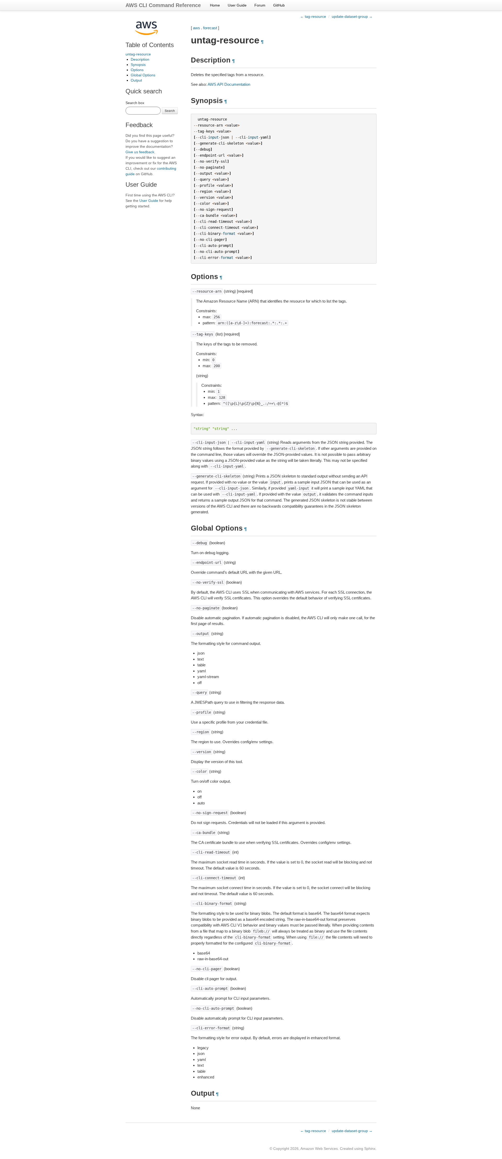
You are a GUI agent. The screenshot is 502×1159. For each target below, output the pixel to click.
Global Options (143, 75)
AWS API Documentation (229, 84)
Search (170, 110)
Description (140, 59)
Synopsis (138, 65)
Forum (259, 5)
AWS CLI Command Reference (163, 5)
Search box (135, 103)
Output (136, 80)
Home (215, 5)
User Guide (237, 5)
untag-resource (138, 54)
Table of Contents (150, 44)
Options (137, 70)
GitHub (279, 5)
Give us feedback (140, 152)
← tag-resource (313, 16)
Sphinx (369, 1148)
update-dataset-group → (352, 16)
